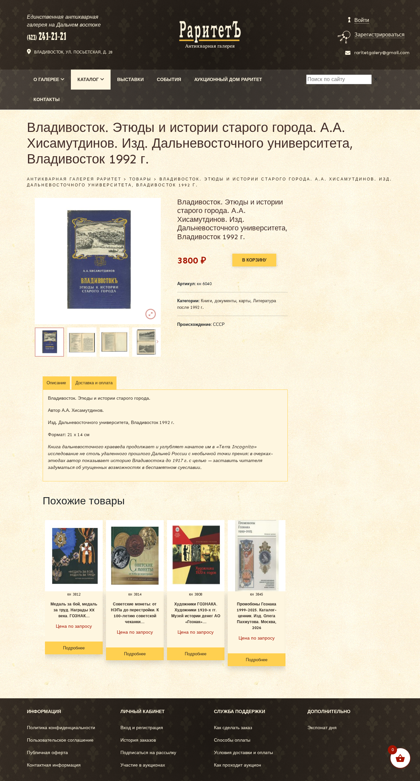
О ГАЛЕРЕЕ (46, 79)
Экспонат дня (322, 727)
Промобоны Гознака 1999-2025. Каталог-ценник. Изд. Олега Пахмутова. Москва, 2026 (257, 616)
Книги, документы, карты (225, 300)
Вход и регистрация (141, 727)
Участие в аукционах (142, 765)
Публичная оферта (47, 752)
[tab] (56, 383)
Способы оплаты (232, 740)
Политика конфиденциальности (61, 727)
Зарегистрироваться (379, 35)
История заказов (138, 740)
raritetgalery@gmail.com (382, 52)
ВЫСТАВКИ (130, 79)
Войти (361, 20)
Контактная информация (54, 765)
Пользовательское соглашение (60, 740)
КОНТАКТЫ (46, 99)
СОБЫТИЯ (169, 79)
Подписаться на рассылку (148, 752)
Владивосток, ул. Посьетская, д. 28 (73, 52)
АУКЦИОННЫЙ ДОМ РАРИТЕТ (228, 79)
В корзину (254, 260)
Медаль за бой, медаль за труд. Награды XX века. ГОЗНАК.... (74, 610)
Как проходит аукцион (237, 765)
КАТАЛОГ (88, 79)
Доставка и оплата (94, 382)
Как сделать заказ (233, 727)
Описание (56, 382)
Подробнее (74, 647)
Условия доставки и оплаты (243, 752)
